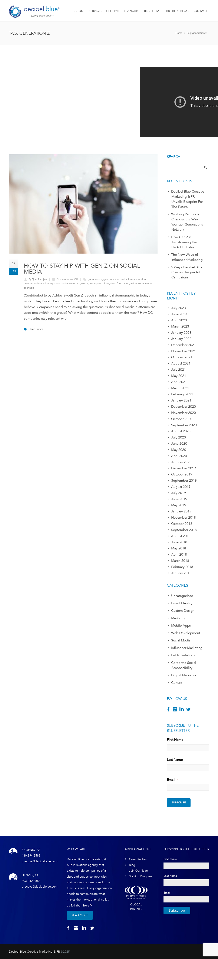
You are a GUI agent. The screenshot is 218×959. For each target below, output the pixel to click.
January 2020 (181, 462)
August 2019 (181, 487)
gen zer (107, 279)
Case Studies (137, 859)
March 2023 (180, 326)
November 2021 (183, 351)
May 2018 (178, 548)
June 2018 (179, 542)
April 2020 (179, 456)
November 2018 (183, 517)
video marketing (43, 283)
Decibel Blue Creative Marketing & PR (34, 951)
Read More (80, 915)
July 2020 (178, 437)
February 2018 (182, 567)
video (134, 283)
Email (172, 779)
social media (120, 279)
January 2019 (181, 511)
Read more (36, 329)
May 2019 (178, 505)
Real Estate (153, 11)
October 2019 (181, 474)
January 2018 (181, 573)
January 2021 (181, 400)
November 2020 (183, 413)
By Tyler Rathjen (38, 279)
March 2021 (180, 388)
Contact (199, 11)
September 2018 (184, 530)
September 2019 (184, 480)
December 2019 (183, 468)
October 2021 (181, 357)
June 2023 (179, 314)
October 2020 (181, 419)
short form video (119, 283)
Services (95, 11)
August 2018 (181, 536)
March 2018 (180, 561)
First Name (175, 740)
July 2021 (178, 369)
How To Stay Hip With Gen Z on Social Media (82, 268)
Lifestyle (113, 11)
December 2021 (183, 345)
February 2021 (182, 394)
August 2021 (181, 363)
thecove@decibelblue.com (39, 861)
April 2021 (179, 382)
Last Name (175, 760)
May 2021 (178, 376)
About (80, 11)
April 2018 (179, 554)
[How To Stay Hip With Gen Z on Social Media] (83, 204)
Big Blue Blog (177, 11)
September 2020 (184, 425)
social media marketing (67, 283)
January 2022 (181, 339)
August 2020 (181, 431)
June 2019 (179, 499)
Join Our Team (139, 870)
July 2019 (178, 493)
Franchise (132, 11)
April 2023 (179, 320)
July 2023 (178, 308)
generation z (95, 279)
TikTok (105, 283)
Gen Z (84, 283)
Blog (132, 865)
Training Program (140, 876)
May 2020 (178, 450)
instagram (95, 283)
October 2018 (181, 524)
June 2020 (179, 443)
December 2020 (183, 406)
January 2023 (181, 333)
